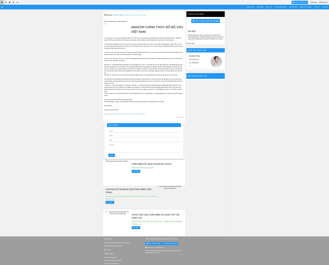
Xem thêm (136, 171)
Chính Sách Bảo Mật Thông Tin (113, 260)
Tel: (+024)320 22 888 (154, 243)
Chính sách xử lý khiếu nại (111, 263)
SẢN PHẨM (260, 7)
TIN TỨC (317, 7)
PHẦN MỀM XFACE (280, 7)
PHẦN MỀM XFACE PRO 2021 (113, 246)
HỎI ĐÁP (325, 7)
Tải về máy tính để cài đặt (206, 21)
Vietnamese (324, 2)
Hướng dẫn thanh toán (110, 257)
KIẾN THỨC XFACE (306, 7)
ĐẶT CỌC (269, 7)
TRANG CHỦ (250, 7)
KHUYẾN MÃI (293, 7)
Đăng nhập (314, 2)
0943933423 (194, 62)
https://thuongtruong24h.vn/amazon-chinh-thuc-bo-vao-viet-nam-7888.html (124, 114)
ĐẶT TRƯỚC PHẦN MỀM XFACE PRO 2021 (117, 243)
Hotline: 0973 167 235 (300, 2)
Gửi (112, 155)
